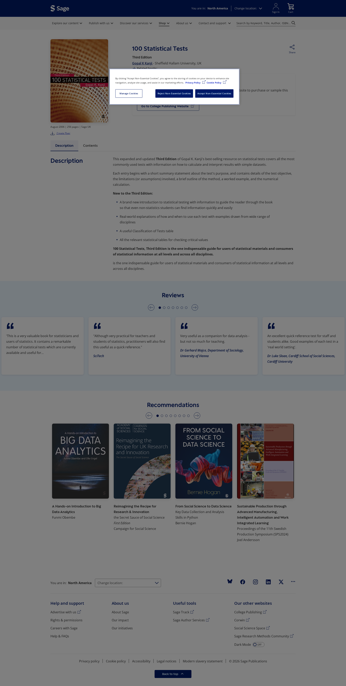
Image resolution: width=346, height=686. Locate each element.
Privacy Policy (193, 82)
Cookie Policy (214, 82)
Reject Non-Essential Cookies (174, 93)
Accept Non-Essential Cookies (214, 93)
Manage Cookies (129, 93)
